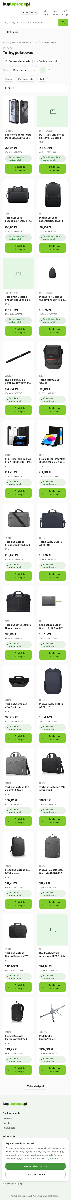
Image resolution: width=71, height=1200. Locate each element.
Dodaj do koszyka (20, 168)
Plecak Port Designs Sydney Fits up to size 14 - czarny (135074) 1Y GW (52, 298)
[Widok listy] (49, 70)
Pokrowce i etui (26, 79)
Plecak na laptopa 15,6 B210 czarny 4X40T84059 (17, 871)
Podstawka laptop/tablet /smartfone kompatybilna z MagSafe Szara (47, 1038)
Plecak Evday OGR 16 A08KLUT (51, 705)
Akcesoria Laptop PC (28, 42)
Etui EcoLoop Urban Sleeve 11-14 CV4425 (51, 626)
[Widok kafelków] (43, 70)
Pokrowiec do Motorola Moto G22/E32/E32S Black (18, 136)
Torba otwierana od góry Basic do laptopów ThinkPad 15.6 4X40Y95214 (16, 705)
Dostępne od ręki (48, 61)
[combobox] (33, 22)
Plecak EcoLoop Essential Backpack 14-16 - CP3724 (52, 219)
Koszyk (65, 14)
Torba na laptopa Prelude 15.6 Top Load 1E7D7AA (17, 543)
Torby (43, 79)
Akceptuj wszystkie (35, 1166)
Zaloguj (44, 14)
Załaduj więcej (35, 1086)
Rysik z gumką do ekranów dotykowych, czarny (17, 381)
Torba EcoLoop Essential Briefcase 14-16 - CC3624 (18, 219)
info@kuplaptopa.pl (13, 1183)
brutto (33, 12)
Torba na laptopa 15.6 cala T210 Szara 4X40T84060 (17, 789)
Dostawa (7, 1118)
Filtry (11, 88)
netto (25, 12)
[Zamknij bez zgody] (65, 1142)
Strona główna (10, 42)
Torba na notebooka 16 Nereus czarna (18, 626)
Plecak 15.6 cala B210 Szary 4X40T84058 (51, 871)
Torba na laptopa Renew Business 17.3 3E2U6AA (16, 954)
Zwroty (6, 1123)
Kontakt (55, 14)
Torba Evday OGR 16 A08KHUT (50, 543)
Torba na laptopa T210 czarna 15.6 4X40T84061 (52, 789)
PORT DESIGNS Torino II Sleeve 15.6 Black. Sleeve (51, 136)
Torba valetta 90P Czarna (49, 381)
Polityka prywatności (47, 1158)
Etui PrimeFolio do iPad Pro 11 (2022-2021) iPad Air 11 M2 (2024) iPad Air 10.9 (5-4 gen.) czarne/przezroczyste (18, 460)
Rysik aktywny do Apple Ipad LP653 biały (52, 954)
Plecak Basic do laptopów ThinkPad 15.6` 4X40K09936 (16, 1038)
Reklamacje (9, 1127)
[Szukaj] (63, 22)
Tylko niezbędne (35, 1174)
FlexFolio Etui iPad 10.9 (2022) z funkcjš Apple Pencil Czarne (52, 460)
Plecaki (8, 79)
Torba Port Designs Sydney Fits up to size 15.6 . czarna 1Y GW (17, 298)
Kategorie (12, 32)
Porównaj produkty (19, 61)
